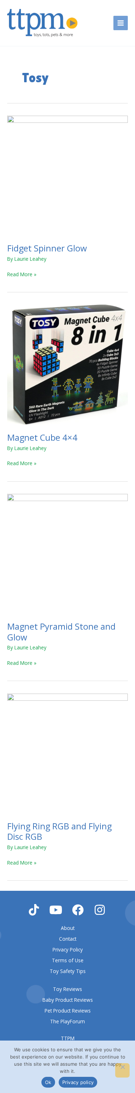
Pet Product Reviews (68, 1010)
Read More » (21, 274)
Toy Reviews (67, 989)
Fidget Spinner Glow (47, 248)
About (68, 928)
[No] (122, 1070)
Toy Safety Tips (68, 971)
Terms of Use (68, 960)
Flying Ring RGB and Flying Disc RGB (59, 831)
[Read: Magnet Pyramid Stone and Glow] (67, 553)
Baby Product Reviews (67, 999)
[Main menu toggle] (120, 23)
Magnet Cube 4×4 (42, 437)
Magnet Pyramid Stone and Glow (61, 632)
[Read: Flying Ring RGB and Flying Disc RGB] (67, 753)
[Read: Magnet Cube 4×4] (67, 364)
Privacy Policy (68, 949)
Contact (67, 938)
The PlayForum (67, 1021)
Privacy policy (78, 1082)
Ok (48, 1082)
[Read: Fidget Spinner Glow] (67, 175)
